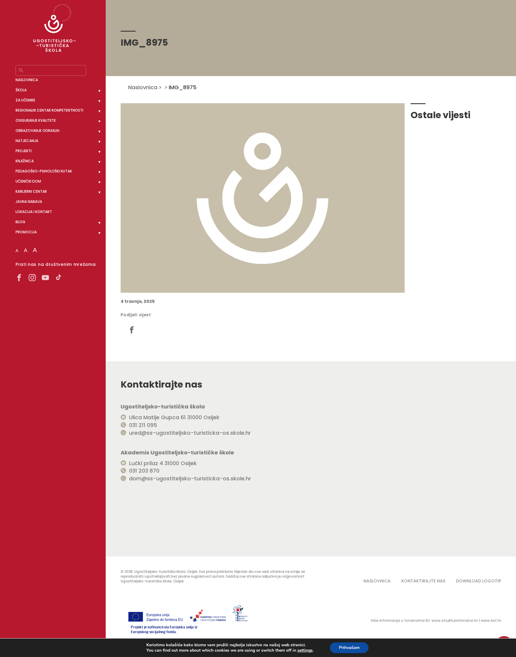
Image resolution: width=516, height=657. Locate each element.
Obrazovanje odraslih (37, 130)
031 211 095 (143, 425)
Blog (20, 221)
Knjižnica (25, 161)
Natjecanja (27, 140)
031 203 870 (144, 470)
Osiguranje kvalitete (36, 120)
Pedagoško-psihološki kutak (44, 171)
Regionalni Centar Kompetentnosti (49, 110)
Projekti (24, 150)
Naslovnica (27, 79)
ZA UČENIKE (25, 100)
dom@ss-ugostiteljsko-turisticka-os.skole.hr (190, 478)
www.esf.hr (491, 620)
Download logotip (478, 581)
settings (305, 650)
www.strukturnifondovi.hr (454, 620)
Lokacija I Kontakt (34, 211)
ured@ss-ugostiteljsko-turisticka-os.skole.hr (190, 433)
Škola (21, 89)
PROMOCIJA (26, 232)
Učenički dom (28, 181)
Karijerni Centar (31, 191)
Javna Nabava (29, 201)
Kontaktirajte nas (423, 581)
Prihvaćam (349, 647)
